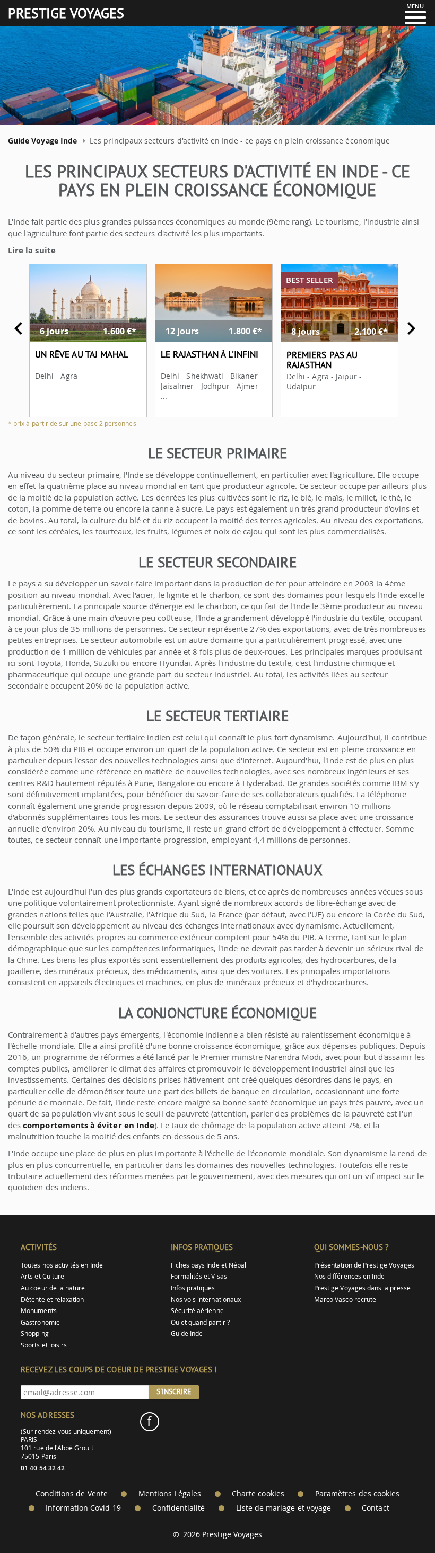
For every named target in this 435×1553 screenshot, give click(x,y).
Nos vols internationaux (206, 1299)
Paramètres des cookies (357, 1493)
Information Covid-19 (83, 1508)
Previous (18, 328)
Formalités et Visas (199, 1276)
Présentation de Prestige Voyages (364, 1265)
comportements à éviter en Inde (88, 1125)
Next (411, 328)
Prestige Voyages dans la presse (362, 1287)
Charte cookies (258, 1493)
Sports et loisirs (44, 1345)
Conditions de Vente (72, 1493)
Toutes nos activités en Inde (62, 1265)
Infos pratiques (193, 1287)
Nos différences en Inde (349, 1276)
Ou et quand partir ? (200, 1322)
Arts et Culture (42, 1276)
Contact (375, 1508)
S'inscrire (174, 1391)
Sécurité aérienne (197, 1310)
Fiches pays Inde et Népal (209, 1265)
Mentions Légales (169, 1493)
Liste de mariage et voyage (284, 1508)
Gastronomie (40, 1322)
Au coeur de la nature (53, 1287)
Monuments (39, 1310)
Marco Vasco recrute (345, 1299)
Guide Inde (187, 1333)
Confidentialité (178, 1508)
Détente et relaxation (52, 1299)
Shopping (34, 1333)
